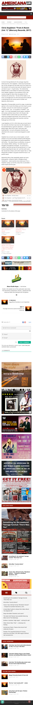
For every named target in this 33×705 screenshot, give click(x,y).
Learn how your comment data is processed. (16, 346)
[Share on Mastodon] (21, 57)
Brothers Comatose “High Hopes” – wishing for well (16, 620)
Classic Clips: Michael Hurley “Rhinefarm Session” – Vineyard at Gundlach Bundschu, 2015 (23, 534)
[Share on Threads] (29, 57)
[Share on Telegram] (24, 57)
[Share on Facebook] (3, 57)
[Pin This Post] (11, 57)
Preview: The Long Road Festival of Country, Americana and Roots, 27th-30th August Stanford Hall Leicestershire (16, 633)
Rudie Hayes (13, 34)
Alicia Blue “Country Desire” (8, 536)
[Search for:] (16, 17)
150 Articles (23, 286)
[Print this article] (16, 57)
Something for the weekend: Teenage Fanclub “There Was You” (16, 524)
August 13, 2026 (13, 656)
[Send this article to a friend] (13, 57)
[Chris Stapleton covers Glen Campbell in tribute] (8, 223)
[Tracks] (5, 684)
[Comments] (26, 592)
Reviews (9, 22)
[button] (31, 14)
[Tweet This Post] (5, 57)
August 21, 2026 (10, 529)
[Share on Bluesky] (27, 57)
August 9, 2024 (13, 694)
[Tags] (16, 592)
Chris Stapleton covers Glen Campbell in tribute (7, 229)
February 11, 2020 (13, 684)
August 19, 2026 (13, 648)
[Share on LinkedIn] (8, 57)
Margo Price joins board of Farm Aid (18, 675)
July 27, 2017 (5, 34)
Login (29, 322)
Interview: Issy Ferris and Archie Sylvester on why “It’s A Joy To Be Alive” (20, 645)
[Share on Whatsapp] (19, 57)
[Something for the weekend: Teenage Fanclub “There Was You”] (16, 520)
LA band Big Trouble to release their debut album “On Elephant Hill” (9, 546)
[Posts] (6, 592)
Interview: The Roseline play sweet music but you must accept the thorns (20, 662)
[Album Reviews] (5, 692)
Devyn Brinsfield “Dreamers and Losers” (24, 547)
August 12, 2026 (13, 665)
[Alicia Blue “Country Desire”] (5, 565)
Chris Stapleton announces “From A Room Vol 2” (21, 229)
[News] (5, 676)
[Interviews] (5, 646)
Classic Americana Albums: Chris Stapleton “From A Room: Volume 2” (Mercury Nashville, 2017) (8, 247)
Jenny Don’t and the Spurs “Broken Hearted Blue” (18, 691)
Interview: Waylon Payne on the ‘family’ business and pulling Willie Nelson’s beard (20, 654)
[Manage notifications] (29, 701)
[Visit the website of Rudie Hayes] (16, 295)
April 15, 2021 (12, 677)
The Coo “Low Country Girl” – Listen (18, 683)
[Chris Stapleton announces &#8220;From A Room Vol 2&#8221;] (22, 223)
